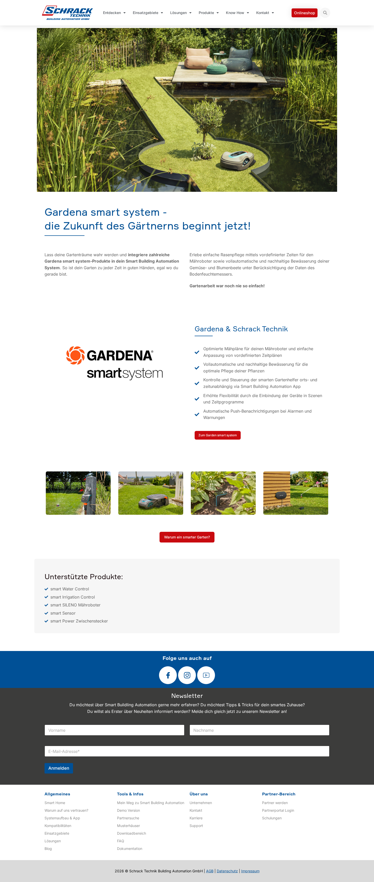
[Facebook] (168, 675)
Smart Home (55, 802)
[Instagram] (187, 675)
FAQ (120, 841)
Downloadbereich (131, 833)
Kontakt (262, 12)
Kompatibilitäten (58, 825)
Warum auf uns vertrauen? (66, 810)
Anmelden (58, 768)
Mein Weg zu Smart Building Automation (150, 802)
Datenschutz (227, 871)
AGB (209, 871)
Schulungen (272, 818)
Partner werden (275, 802)
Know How (235, 12)
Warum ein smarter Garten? (187, 537)
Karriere (196, 818)
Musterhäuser (128, 825)
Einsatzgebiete (145, 12)
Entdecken (112, 12)
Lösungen (178, 12)
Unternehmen (201, 802)
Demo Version (128, 810)
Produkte (206, 12)
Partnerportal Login (278, 810)
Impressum (250, 871)
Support (196, 825)
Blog (48, 848)
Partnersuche (128, 818)
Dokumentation (129, 848)
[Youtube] (206, 675)
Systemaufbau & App (62, 818)
